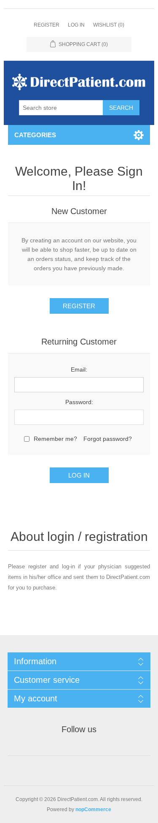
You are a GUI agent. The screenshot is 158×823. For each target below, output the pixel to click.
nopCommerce (93, 809)
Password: (79, 402)
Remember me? (55, 438)
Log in (76, 25)
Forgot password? (107, 438)
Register (46, 25)
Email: (79, 369)
